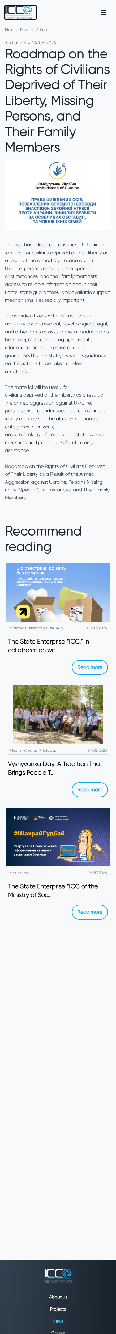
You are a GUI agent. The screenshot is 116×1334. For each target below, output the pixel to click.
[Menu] (103, 12)
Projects (58, 1308)
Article (41, 30)
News (24, 30)
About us (58, 1296)
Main (9, 30)
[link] (20, 12)
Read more (89, 667)
